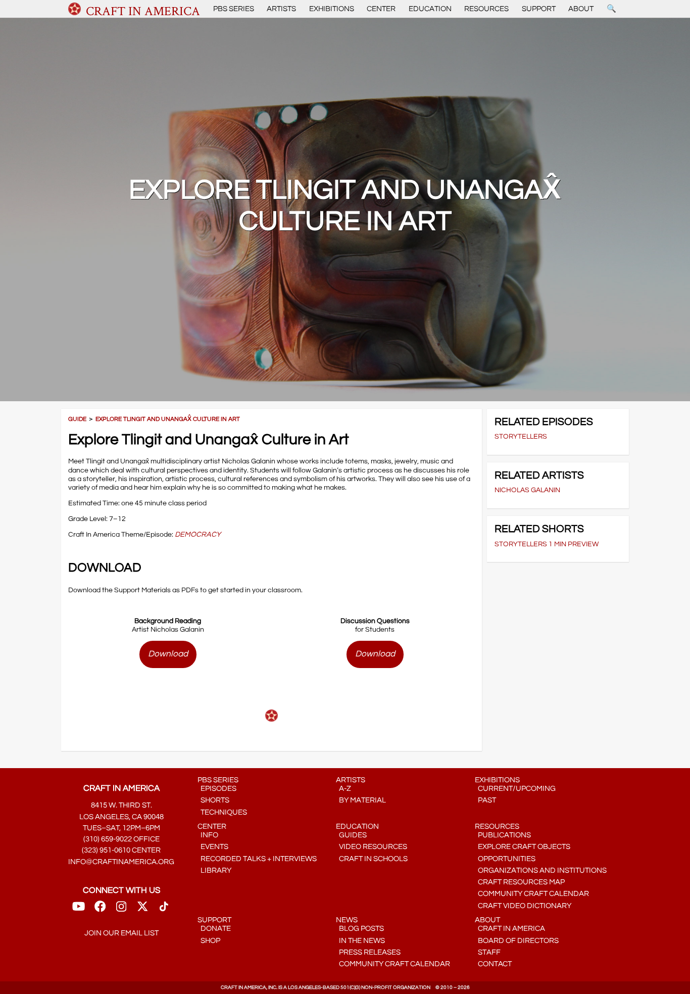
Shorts (213, 800)
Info (208, 835)
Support (539, 9)
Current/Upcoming (515, 788)
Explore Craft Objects (522, 846)
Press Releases (368, 952)
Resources (486, 9)
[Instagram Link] (121, 910)
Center (381, 9)
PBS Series (233, 9)
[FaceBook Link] (100, 910)
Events (213, 846)
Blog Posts (360, 928)
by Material (361, 800)
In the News (360, 940)
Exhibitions (331, 9)
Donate (214, 928)
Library (214, 870)
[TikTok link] (164, 910)
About (581, 9)
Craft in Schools (372, 859)
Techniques (222, 812)
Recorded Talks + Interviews (257, 859)
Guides (351, 835)
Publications (503, 835)
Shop (209, 940)
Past (485, 800)
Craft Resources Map (520, 882)
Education (430, 9)
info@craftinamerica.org (121, 862)
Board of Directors (517, 940)
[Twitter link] (142, 910)
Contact (493, 964)
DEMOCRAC (195, 534)
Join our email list (121, 933)
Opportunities (505, 859)
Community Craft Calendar (532, 893)
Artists (281, 9)
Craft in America (510, 928)
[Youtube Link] (78, 910)
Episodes (217, 788)
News (347, 920)
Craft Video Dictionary (523, 906)
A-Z (343, 788)
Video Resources (371, 846)
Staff (488, 952)
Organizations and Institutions (541, 870)
